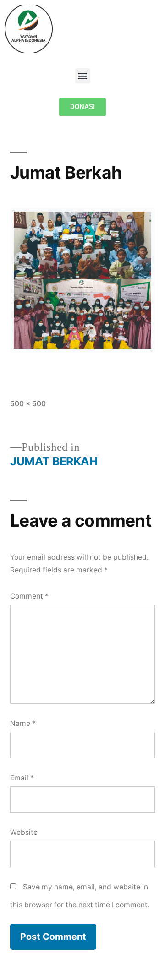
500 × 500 (28, 403)
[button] (82, 75)
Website (24, 832)
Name (23, 723)
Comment (29, 596)
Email (22, 778)
